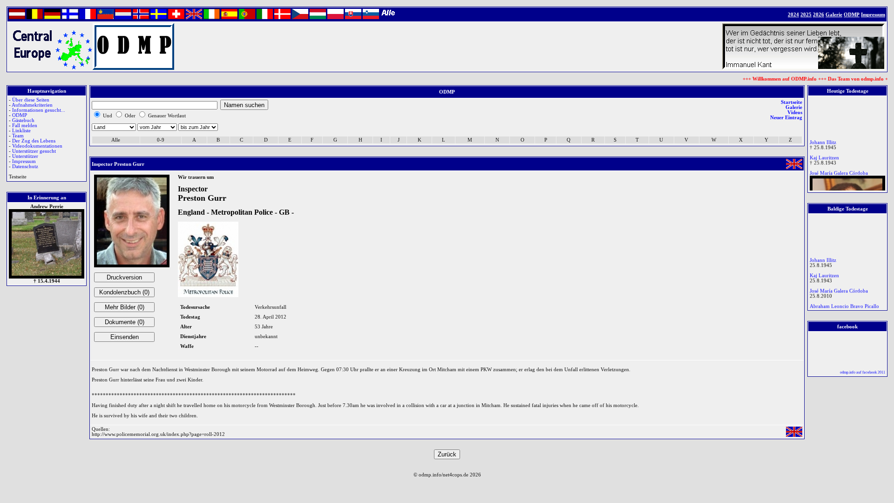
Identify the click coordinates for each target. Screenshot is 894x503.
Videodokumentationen (37, 146)
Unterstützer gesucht (34, 151)
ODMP (19, 115)
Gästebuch (23, 120)
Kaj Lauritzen (824, 155)
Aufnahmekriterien (32, 105)
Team (18, 135)
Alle (115, 140)
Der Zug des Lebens (33, 140)
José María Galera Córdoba (839, 170)
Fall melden (24, 125)
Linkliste (21, 130)
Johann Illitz (823, 140)
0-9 (160, 140)
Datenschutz (25, 166)
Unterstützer (25, 156)
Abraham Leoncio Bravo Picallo (844, 303)
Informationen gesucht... (38, 110)
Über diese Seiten (30, 99)
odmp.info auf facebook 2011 (862, 372)
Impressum (24, 161)
